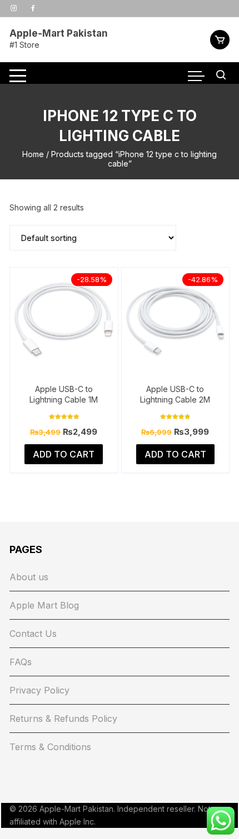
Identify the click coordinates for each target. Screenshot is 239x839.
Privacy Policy (39, 690)
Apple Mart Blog (44, 605)
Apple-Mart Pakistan (58, 33)
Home (33, 154)
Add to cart (63, 454)
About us (28, 576)
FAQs (20, 661)
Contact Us (33, 633)
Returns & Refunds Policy (63, 718)
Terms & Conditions (50, 746)
